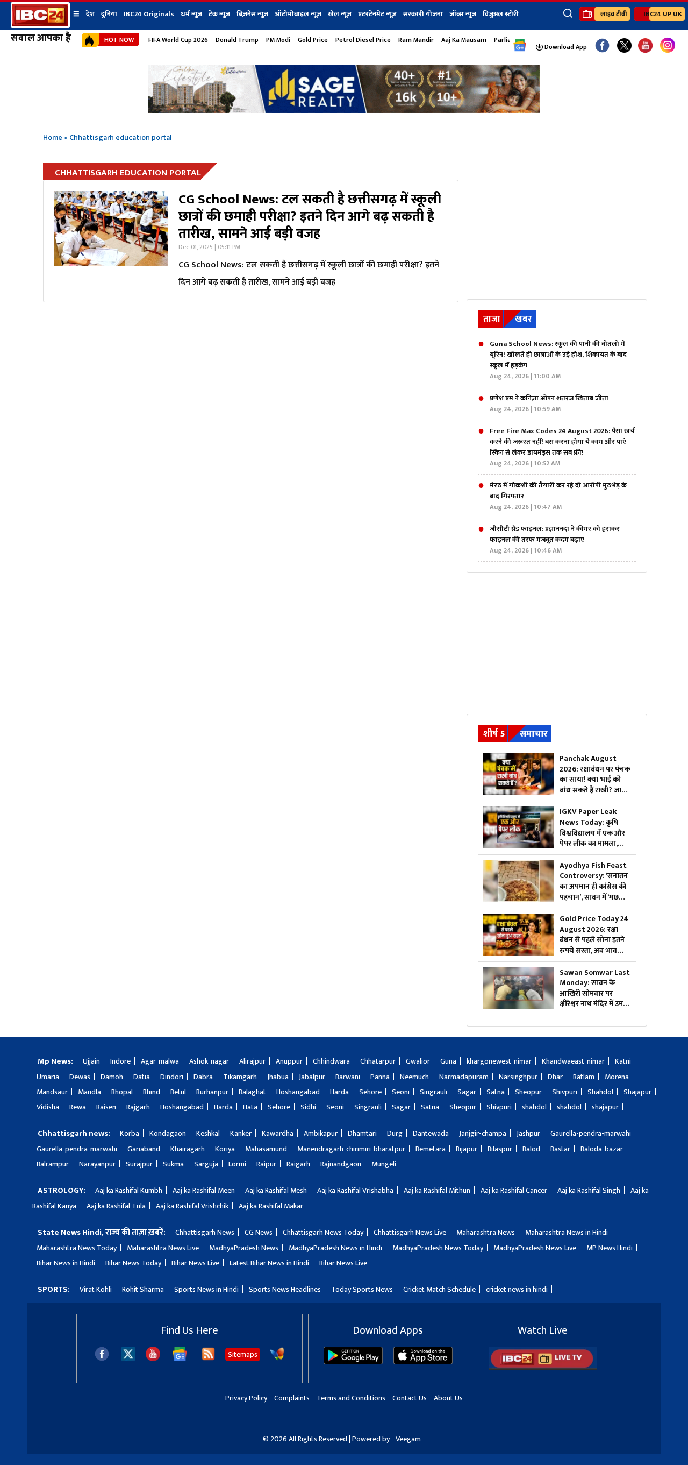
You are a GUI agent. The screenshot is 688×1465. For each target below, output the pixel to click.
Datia (141, 1077)
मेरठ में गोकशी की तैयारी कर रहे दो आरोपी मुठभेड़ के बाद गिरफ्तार (558, 496)
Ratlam (583, 1077)
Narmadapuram (464, 1077)
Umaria (48, 1077)
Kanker (241, 1133)
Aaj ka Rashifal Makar (271, 1206)
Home (52, 137)
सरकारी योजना (423, 14)
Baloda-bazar (601, 1149)
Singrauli (433, 1092)
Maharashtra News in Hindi (566, 1232)
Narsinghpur (518, 1077)
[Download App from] (353, 1362)
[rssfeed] (208, 1358)
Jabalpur (312, 1077)
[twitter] (128, 1358)
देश (90, 14)
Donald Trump (237, 39)
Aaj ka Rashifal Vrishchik (192, 1206)
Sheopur (528, 1092)
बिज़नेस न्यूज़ (252, 14)
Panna (380, 1077)
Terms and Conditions (351, 1398)
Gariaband (143, 1149)
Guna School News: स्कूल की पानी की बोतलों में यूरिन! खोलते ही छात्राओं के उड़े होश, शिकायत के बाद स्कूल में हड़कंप (558, 359)
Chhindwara (331, 1061)
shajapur (605, 1107)
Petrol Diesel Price (363, 39)
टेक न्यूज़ (219, 14)
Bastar (560, 1149)
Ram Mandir (416, 39)
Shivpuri (564, 1092)
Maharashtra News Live (163, 1248)
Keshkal (208, 1133)
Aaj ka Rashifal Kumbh (128, 1190)
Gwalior (418, 1061)
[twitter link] (624, 46)
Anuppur (289, 1061)
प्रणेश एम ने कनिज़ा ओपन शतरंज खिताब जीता (549, 403)
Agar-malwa (160, 1061)
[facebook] (101, 1359)
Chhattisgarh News (204, 1232)
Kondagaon (167, 1133)
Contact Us (409, 1398)
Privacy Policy (246, 1398)
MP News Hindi (609, 1248)
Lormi (237, 1164)
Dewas (79, 1077)
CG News (259, 1232)
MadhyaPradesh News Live (534, 1248)
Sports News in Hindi (206, 1289)
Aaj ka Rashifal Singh (588, 1190)
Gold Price (313, 39)
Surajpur (139, 1164)
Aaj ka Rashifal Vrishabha (355, 1190)
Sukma (173, 1164)
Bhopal (122, 1092)
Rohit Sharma (143, 1289)
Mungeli (383, 1164)
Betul (178, 1092)
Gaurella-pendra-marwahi (590, 1133)
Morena (617, 1077)
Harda (339, 1092)
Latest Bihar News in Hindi (269, 1263)
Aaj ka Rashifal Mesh (276, 1190)
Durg (395, 1133)
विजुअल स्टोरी (501, 14)
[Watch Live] (543, 1367)
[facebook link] (602, 46)
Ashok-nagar (209, 1061)
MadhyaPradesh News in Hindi (335, 1248)
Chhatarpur (378, 1061)
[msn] (277, 1358)
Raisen (106, 1107)
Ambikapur (321, 1133)
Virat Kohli (96, 1289)
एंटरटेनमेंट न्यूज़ (377, 14)
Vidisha (48, 1107)
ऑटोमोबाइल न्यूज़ (298, 14)
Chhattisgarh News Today (323, 1232)
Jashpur (528, 1133)
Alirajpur (252, 1061)
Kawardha (277, 1133)
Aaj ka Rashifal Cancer (514, 1190)
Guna (448, 1061)
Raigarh (298, 1164)
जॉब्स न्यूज (462, 14)
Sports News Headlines (285, 1289)
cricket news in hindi (517, 1289)
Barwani (347, 1077)
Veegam (408, 1439)
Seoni (401, 1092)
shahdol (534, 1107)
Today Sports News (362, 1289)
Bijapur (466, 1149)
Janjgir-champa (482, 1133)
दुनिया (109, 14)
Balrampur (53, 1164)
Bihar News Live (195, 1263)
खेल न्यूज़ (340, 14)
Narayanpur (97, 1164)
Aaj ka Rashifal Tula (116, 1206)
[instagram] (667, 46)
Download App (565, 46)
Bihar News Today (133, 1263)
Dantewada (431, 1133)
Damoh (112, 1077)
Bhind (151, 1092)
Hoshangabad (298, 1092)
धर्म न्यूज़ (191, 14)
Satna (495, 1092)
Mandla (89, 1092)
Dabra (203, 1077)
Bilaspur (500, 1149)
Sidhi (308, 1107)
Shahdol (600, 1092)
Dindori (171, 1077)
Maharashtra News (485, 1232)
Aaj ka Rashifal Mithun (437, 1190)
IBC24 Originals (149, 14)
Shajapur (637, 1092)
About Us (448, 1398)
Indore (120, 1061)
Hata (250, 1107)
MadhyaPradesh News (243, 1248)
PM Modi (278, 39)
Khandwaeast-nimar (573, 1061)
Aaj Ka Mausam (463, 39)
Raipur (266, 1164)
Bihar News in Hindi (66, 1263)
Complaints (292, 1398)
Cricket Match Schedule (439, 1289)
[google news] (520, 46)
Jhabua (278, 1077)
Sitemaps (242, 1354)
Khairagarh (187, 1149)
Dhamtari (362, 1133)
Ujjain (91, 1061)
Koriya (225, 1149)
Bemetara (430, 1149)
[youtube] (645, 46)
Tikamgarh (240, 1077)
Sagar (466, 1092)
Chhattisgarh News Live (410, 1232)
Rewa (77, 1107)
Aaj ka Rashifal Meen (204, 1190)
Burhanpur (212, 1092)
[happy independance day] (344, 110)
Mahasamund (266, 1149)
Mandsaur (52, 1092)
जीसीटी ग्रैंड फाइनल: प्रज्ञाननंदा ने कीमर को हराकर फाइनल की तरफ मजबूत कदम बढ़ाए (555, 539)
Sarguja (206, 1164)
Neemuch (414, 1077)
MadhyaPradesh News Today (437, 1248)
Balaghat (252, 1092)
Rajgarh (138, 1107)
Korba (129, 1133)
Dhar (555, 1077)
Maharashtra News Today (77, 1248)
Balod (531, 1149)
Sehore (370, 1092)
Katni (623, 1061)
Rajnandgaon (340, 1164)
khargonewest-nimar (499, 1061)
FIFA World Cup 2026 (178, 39)
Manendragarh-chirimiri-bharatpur (351, 1149)
